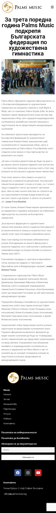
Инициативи (10, 404)
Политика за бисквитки (15, 438)
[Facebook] (17, 472)
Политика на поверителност (19, 432)
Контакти (9, 423)
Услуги (7, 414)
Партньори (9, 409)
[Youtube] (38, 472)
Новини (7, 418)
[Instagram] (28, 472)
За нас (6, 399)
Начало (7, 394)
